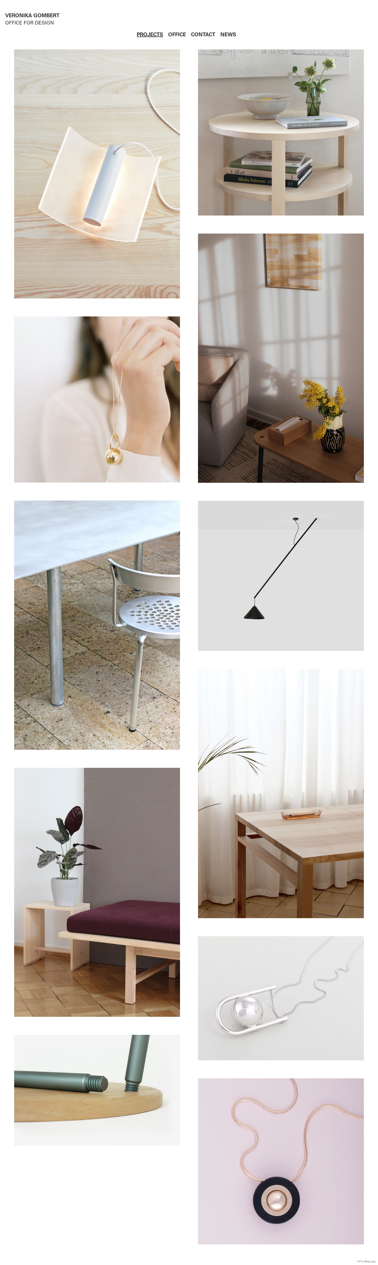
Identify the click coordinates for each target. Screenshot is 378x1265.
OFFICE (177, 35)
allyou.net (369, 1261)
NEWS (228, 35)
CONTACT (203, 35)
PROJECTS (150, 35)
